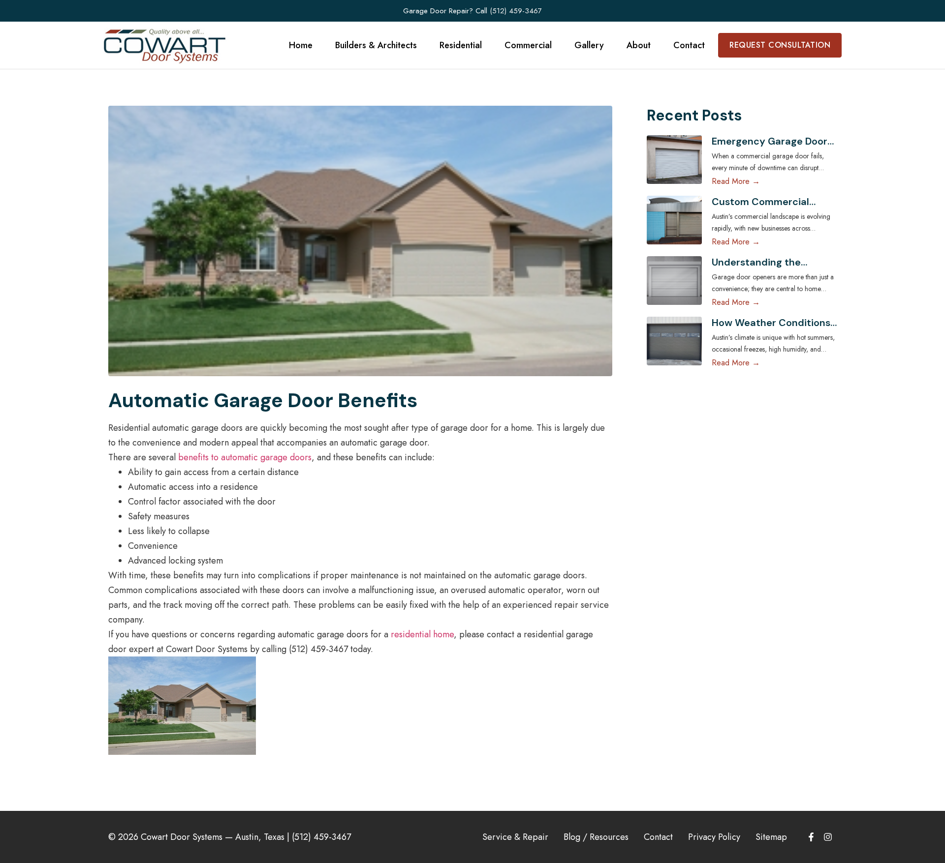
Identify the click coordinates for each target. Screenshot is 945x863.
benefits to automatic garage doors (245, 457)
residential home (422, 634)
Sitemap (771, 837)
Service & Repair (515, 837)
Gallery (589, 45)
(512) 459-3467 (516, 10)
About (639, 45)
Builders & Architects (376, 45)
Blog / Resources (596, 837)
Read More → (736, 181)
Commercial (528, 45)
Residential (461, 45)
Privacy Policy (714, 837)
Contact (689, 45)
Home (301, 45)
